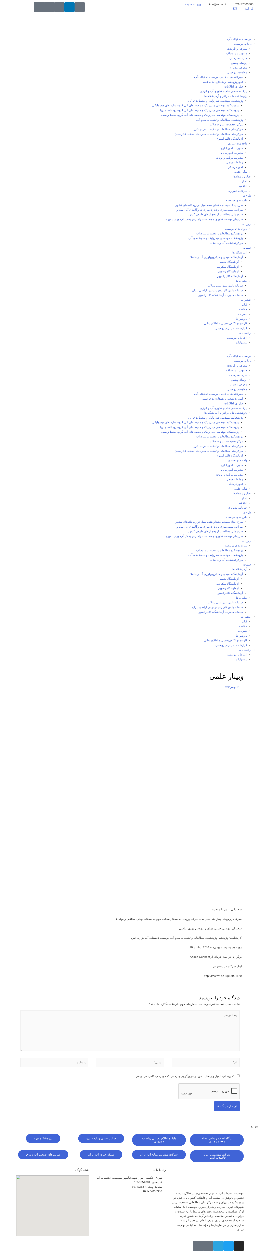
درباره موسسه (242, 43)
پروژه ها (246, 224)
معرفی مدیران (238, 67)
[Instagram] (239, 1246)
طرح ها (247, 195)
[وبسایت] (54, 1063)
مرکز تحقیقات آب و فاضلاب (226, 124)
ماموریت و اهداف (236, 53)
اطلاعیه (242, 186)
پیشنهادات (241, 342)
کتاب (244, 304)
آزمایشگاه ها (239, 252)
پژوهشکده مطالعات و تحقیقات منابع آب (219, 119)
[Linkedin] (69, 7)
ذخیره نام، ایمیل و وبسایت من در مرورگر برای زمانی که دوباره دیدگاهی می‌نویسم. (184, 1076)
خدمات (247, 247)
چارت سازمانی (238, 58)
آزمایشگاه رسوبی (228, 271)
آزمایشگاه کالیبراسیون (230, 138)
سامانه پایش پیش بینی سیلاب (225, 285)
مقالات (243, 309)
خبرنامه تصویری (237, 190)
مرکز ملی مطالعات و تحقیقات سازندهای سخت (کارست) (209, 134)
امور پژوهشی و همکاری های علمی (222, 81)
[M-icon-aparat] (80, 7)
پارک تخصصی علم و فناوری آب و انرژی (223, 91)
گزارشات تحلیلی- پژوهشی (231, 328)
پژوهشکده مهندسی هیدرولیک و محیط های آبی (215, 100)
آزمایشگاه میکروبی (227, 266)
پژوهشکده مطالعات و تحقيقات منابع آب (219, 233)
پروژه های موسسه (236, 228)
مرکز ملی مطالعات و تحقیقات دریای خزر (218, 129)
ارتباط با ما (244, 333)
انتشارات (246, 299)
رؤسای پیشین (239, 62)
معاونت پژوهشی (237, 72)
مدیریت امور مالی (232, 152)
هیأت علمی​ (240, 171)
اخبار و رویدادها (242, 176)
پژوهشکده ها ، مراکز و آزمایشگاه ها (225, 96)
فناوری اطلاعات (233, 86)
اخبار (244, 181)
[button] (130, 351)
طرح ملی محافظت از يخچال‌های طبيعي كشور (215, 214)
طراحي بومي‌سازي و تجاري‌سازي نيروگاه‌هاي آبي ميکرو (210, 209)
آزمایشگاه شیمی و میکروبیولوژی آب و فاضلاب (215, 257)
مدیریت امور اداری (231, 148)
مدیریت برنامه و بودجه (229, 157)
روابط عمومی (234, 162)
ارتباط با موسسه (237, 337)
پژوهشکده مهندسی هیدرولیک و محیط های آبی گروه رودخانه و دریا (199, 110)
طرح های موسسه (236, 200)
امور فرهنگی (235, 167)
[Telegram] (218, 1246)
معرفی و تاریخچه (236, 48)
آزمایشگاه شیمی (229, 261)
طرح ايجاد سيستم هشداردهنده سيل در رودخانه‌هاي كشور (209, 205)
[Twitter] (228, 1246)
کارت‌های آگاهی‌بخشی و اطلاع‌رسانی (225, 323)
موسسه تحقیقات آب (239, 39)
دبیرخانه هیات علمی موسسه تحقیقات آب (218, 77)
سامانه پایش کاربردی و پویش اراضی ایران (217, 290)
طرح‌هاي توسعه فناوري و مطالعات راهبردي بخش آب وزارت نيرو (204, 219)
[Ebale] (39, 7)
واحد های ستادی (237, 143)
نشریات (242, 314)
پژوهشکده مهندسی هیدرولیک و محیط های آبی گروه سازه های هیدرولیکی (195, 105)
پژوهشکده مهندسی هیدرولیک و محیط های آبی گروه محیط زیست (200, 115)
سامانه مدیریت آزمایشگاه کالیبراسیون (220, 295)
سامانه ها (241, 280)
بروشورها (241, 318)
